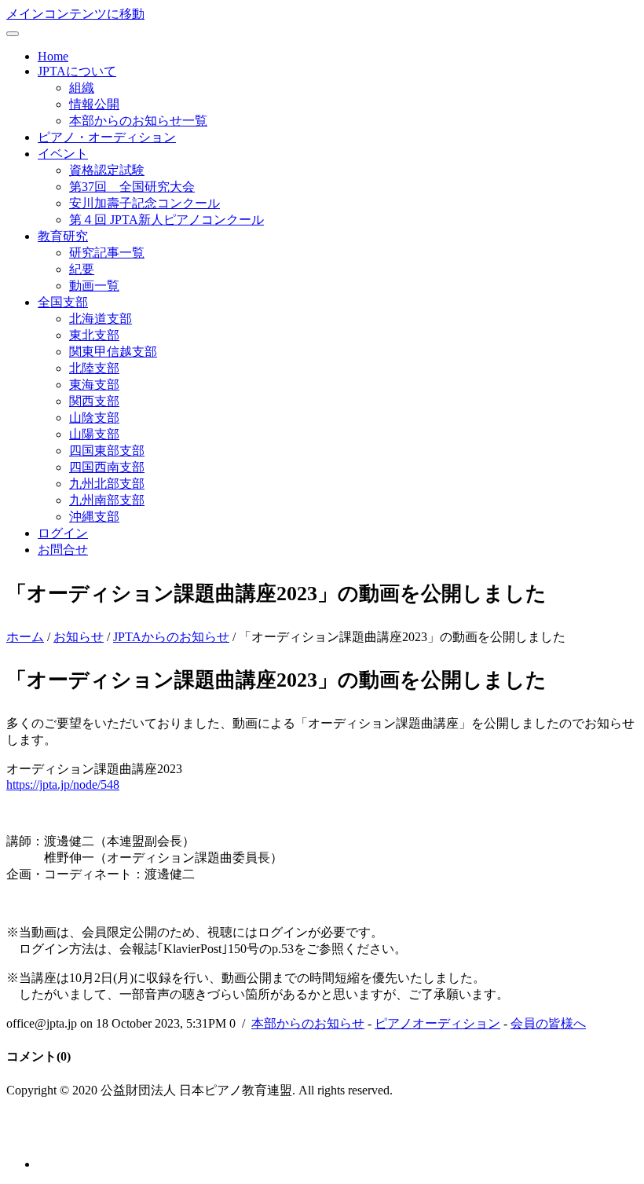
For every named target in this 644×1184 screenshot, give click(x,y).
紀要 (81, 269)
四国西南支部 (107, 467)
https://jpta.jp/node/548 (62, 784)
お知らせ (78, 636)
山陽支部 (94, 434)
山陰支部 (94, 417)
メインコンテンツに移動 (75, 13)
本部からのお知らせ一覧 (138, 120)
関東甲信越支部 (113, 351)
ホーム (25, 636)
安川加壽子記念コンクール (144, 203)
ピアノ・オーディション (107, 137)
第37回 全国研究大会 (132, 186)
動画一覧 (94, 285)
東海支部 (94, 384)
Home (53, 56)
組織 (81, 87)
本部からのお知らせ (307, 1023)
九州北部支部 (107, 483)
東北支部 (94, 335)
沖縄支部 (94, 516)
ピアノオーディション (437, 1023)
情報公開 (94, 104)
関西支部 (94, 401)
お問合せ (63, 549)
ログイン (63, 533)
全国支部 (63, 302)
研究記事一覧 (107, 252)
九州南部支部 (107, 500)
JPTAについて (77, 71)
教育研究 (63, 236)
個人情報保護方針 (56, 1135)
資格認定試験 (107, 170)
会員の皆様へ (548, 1023)
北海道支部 (100, 318)
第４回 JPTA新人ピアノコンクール (166, 219)
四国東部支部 (107, 450)
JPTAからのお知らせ (171, 636)
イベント (63, 153)
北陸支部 (94, 368)
